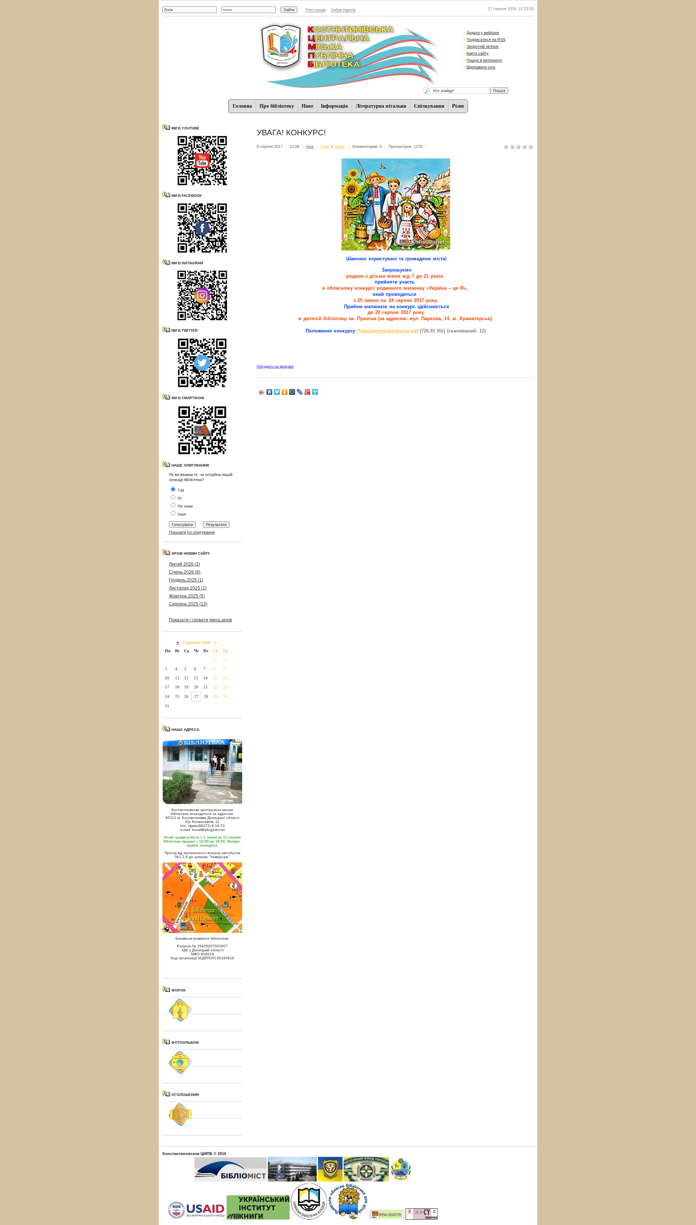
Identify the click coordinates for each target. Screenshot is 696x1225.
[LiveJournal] (300, 392)
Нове (307, 106)
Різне (458, 106)
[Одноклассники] (285, 392)
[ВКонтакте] (269, 392)
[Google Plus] (307, 392)
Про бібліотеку (277, 106)
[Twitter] (277, 392)
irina (310, 146)
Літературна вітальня (381, 106)
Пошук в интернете (484, 60)
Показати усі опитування (192, 532)
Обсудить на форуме (275, 366)
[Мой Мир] (292, 392)
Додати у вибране (483, 32)
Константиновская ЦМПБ (187, 1153)
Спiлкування (429, 106)
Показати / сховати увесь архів (200, 619)
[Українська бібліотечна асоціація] (309, 1218)
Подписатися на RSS (486, 39)
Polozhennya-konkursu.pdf (387, 331)
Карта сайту (478, 53)
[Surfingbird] (315, 392)
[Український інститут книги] (258, 1218)
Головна (242, 106)
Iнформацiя (334, 106)
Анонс (339, 146)
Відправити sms (481, 67)
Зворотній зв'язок (482, 46)
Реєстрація (316, 10)
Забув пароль (343, 10)
